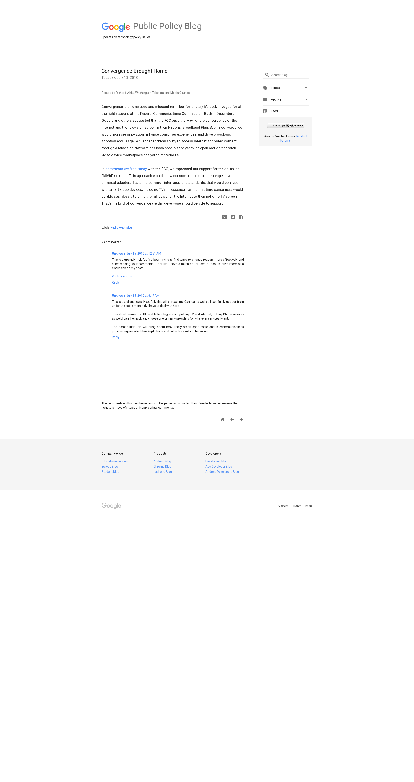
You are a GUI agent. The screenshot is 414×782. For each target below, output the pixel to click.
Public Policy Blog (121, 227)
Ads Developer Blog (218, 466)
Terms (308, 505)
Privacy (296, 505)
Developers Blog (216, 461)
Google (283, 505)
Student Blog (110, 471)
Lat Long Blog (163, 471)
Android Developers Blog (222, 471)
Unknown (118, 253)
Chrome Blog (162, 466)
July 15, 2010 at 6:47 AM (142, 295)
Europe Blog (110, 466)
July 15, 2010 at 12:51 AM (143, 253)
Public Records (122, 276)
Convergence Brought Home (135, 71)
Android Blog (162, 461)
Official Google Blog (115, 461)
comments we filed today (126, 169)
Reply (115, 282)
